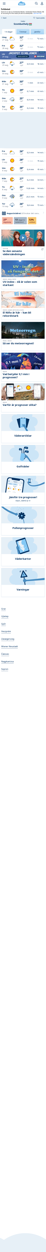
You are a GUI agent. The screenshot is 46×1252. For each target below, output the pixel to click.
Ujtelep (4, 616)
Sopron (4, 669)
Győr (3, 623)
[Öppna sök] (36, 3)
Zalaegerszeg (7, 638)
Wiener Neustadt (9, 646)
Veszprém (6, 631)
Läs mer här (37, 13)
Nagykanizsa (7, 661)
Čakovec (5, 654)
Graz (3, 608)
